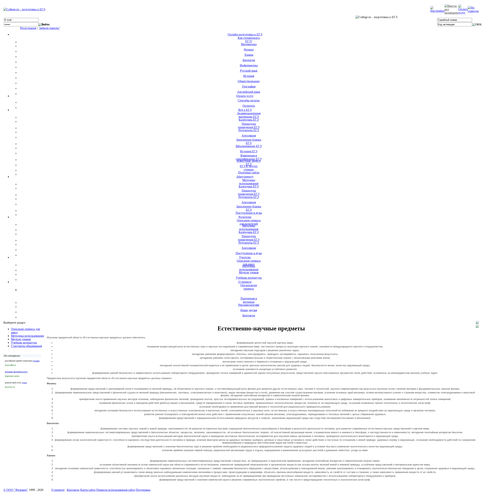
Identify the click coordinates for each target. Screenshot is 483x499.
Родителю (244, 217)
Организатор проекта (248, 287)
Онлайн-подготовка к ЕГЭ (245, 34)
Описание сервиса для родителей (249, 222)
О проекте (244, 281)
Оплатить (248, 105)
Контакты (248, 315)
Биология (249, 60)
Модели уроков (249, 272)
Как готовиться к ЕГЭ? (249, 39)
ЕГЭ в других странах (249, 167)
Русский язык (249, 70)
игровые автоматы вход (16, 371)
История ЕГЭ (248, 151)
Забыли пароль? (49, 28)
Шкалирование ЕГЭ (249, 146)
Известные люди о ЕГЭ (249, 162)
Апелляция (249, 135)
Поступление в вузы (249, 212)
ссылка (36, 360)
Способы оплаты (249, 100)
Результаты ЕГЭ (248, 130)
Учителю (245, 257)
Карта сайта (87, 489)
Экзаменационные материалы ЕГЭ (249, 115)
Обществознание (249, 81)
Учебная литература (249, 277)
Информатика (249, 65)
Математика (249, 44)
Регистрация (28, 28)
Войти (46, 24)
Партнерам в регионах (249, 300)
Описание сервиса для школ (249, 262)
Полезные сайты (248, 172)
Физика (249, 49)
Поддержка (143, 489)
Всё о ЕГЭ (245, 109)
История (248, 76)
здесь (24, 382)
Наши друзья (248, 310)
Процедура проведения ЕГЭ (248, 125)
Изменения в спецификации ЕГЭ (248, 157)
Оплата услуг (245, 95)
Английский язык (248, 91)
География (248, 86)
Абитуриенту (245, 176)
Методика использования (248, 181)
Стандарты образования (26, 346)
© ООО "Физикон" (15, 489)
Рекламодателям (248, 304)
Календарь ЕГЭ (249, 119)
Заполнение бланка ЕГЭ (248, 141)
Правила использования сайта (115, 489)
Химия (248, 54)
